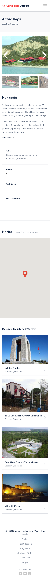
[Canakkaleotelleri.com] (15, 6)
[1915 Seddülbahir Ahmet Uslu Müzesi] (45, 417)
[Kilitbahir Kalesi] (45, 508)
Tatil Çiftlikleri (25, 544)
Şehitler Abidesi (13, 368)
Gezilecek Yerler (25, 553)
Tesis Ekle (25, 557)
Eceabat (5, 24)
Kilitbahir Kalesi (12, 506)
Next (44, 55)
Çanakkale (14, 24)
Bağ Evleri (25, 548)
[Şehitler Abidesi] (45, 369)
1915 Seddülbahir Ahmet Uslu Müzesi (23, 415)
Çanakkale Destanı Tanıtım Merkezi (22, 462)
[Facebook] (20, 573)
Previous (5, 55)
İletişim (25, 562)
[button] (25, 274)
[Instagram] (29, 573)
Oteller (25, 539)
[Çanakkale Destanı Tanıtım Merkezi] (45, 464)
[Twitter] (25, 573)
